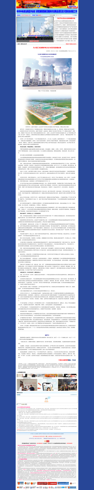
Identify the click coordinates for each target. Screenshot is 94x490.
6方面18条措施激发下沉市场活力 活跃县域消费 (66, 34)
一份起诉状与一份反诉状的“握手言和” (26, 379)
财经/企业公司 (24, 43)
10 (43, 37)
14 (50, 37)
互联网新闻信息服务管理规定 (37, 411)
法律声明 (40, 433)
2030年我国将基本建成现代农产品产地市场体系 (66, 26)
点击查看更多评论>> (73, 394)
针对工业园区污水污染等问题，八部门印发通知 (66, 36)
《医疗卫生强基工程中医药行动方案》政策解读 (66, 38)
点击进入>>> (40, 15)
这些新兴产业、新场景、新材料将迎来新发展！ (66, 24)
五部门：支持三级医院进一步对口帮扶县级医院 (66, 28)
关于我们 (32, 433)
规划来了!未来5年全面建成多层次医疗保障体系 (66, 32)
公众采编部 (36, 433)
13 (48, 37)
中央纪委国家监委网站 (63, 51)
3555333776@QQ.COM (25, 15)
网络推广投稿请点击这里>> (71, 43)
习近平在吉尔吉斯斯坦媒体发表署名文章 (64, 21)
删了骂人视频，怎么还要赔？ (47, 379)
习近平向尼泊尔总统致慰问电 (66, 18)
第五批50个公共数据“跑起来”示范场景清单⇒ (65, 30)
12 (46, 37)
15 (51, 37)
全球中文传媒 (26, 3)
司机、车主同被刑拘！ (68, 379)
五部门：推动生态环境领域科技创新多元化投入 (66, 23)
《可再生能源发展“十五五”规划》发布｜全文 (65, 40)
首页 (19, 43)
